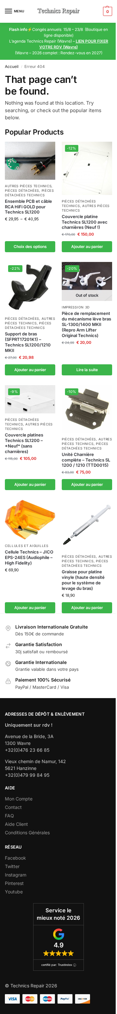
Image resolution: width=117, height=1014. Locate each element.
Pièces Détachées (22, 190)
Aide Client (16, 824)
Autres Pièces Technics (28, 186)
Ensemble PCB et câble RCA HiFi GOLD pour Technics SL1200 (28, 207)
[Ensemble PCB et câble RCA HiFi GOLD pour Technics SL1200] (30, 160)
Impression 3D (76, 307)
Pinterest (14, 883)
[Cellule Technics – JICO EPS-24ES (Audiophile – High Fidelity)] (30, 520)
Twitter (12, 866)
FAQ (9, 815)
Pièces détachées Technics (28, 325)
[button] (106, 11)
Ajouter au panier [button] (87, 246)
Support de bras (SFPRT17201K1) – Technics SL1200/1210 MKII (28, 342)
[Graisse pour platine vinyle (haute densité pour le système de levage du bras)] (87, 525)
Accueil (12, 66)
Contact (13, 807)
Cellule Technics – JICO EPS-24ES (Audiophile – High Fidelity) (29, 557)
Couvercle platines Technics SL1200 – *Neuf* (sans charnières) (24, 443)
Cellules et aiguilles (26, 546)
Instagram (15, 875)
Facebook (15, 858)
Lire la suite (87, 369)
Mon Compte (18, 798)
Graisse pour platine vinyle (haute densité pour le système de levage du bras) (83, 580)
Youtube (14, 891)
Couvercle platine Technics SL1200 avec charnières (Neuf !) (85, 222)
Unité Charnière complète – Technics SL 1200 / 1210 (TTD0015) (86, 460)
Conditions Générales (27, 832)
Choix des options (30, 246)
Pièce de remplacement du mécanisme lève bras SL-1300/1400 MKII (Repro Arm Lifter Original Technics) (86, 324)
